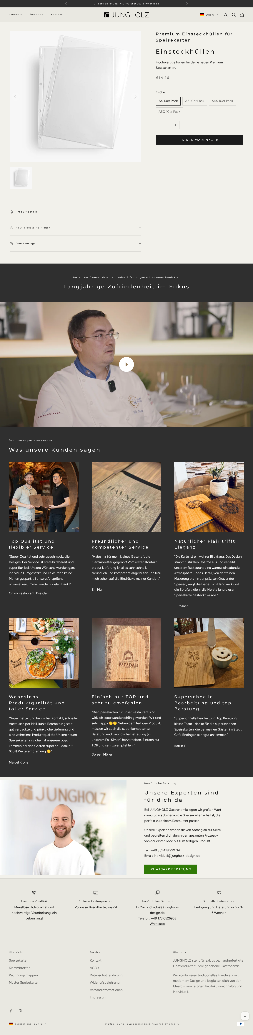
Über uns (36, 14)
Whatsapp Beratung (171, 869)
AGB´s (94, 968)
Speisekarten (18, 960)
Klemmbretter (19, 968)
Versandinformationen (106, 990)
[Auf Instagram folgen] (20, 1011)
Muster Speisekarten (24, 982)
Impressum (98, 997)
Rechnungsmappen (23, 975)
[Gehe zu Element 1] (21, 178)
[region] (75, 96)
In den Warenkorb (199, 140)
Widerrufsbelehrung (105, 982)
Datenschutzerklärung (106, 975)
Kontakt (57, 14)
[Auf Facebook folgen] (11, 1011)
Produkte (16, 14)
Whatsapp (157, 924)
